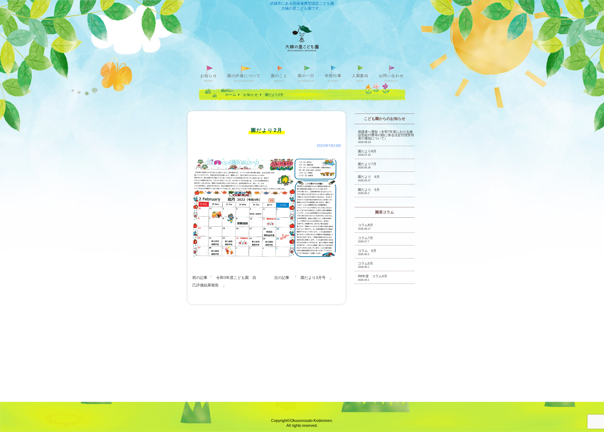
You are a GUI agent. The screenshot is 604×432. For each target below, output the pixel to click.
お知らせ (208, 78)
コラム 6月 (367, 252)
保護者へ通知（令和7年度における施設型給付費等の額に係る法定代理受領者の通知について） (386, 136)
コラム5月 (365, 264)
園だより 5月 (369, 191)
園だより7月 (367, 165)
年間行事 (333, 78)
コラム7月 (365, 239)
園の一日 (306, 78)
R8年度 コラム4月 (372, 277)
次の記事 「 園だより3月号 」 (303, 277)
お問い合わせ (391, 78)
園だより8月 (367, 152)
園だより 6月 (369, 178)
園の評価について (243, 78)
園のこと (279, 78)
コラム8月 (365, 226)
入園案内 (360, 78)
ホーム (230, 95)
